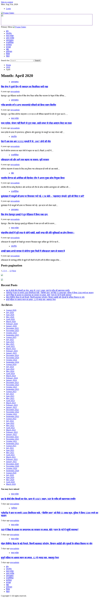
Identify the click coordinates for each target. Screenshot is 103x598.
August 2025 (11, 337)
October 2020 (11, 468)
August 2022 (11, 419)
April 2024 (10, 373)
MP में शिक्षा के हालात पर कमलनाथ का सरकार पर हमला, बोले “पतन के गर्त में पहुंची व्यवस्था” (39, 295)
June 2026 (10, 315)
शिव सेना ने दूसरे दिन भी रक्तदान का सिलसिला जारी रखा (24, 86)
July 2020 (10, 475)
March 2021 (11, 457)
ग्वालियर (14, 508)
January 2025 (11, 353)
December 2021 (12, 437)
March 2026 (11, 321)
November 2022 (12, 412)
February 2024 (12, 378)
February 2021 (12, 459)
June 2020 (10, 477)
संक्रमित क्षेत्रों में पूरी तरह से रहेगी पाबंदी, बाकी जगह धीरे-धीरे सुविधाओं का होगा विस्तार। (37, 232)
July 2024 (10, 367)
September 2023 (12, 389)
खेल (7, 49)
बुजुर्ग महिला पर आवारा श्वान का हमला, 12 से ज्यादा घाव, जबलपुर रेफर (31, 299)
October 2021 (11, 441)
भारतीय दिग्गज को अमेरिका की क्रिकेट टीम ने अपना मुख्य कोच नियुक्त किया (33, 178)
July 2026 (10, 312)
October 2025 (11, 333)
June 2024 (10, 369)
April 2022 (10, 428)
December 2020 (12, 464)
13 (11, 271)
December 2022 (12, 410)
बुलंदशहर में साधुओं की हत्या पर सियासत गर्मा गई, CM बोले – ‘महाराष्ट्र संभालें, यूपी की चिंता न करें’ (42, 196)
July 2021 (10, 448)
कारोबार (9, 45)
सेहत (8, 56)
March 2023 (11, 403)
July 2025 (10, 339)
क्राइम (8, 47)
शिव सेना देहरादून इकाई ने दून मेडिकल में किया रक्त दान (24, 214)
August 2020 (11, 473)
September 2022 (12, 416)
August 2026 (11, 310)
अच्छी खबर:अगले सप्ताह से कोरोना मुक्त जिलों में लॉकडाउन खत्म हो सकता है (33, 251)
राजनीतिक (10, 42)
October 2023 (11, 387)
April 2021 (10, 455)
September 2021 (12, 443)
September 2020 (12, 471)
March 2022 (11, 430)
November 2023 (12, 385)
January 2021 (11, 462)
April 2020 (10, 482)
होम (7, 31)
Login (8, 9)
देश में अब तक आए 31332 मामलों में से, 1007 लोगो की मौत (26, 141)
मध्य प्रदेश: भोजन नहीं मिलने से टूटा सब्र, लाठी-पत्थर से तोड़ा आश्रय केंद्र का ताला (36, 123)
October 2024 (11, 360)
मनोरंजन (9, 51)
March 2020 (11, 484)
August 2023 (11, 391)
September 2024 (12, 362)
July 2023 (10, 394)
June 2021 (10, 450)
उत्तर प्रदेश (10, 38)
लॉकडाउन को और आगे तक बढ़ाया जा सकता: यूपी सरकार (25, 159)
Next (14, 271)
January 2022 (11, 434)
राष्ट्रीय (9, 33)
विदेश (8, 54)
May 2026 (10, 317)
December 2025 (12, 328)
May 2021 (10, 452)
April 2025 (10, 346)
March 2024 (11, 376)
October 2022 (11, 414)
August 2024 (11, 364)
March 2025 (11, 349)
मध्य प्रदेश (10, 36)
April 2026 (10, 319)
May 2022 (10, 425)
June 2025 (10, 342)
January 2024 (11, 380)
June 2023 (10, 396)
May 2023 (10, 398)
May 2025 (10, 344)
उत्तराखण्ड (9, 40)
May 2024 (10, 371)
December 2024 (12, 355)
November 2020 (12, 466)
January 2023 (11, 407)
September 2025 (12, 335)
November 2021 (12, 439)
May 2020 (10, 480)
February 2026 (12, 324)
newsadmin (15, 91)
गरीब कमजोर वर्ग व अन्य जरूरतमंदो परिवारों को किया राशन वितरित (28, 105)
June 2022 (10, 423)
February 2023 (12, 405)
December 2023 (12, 382)
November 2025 (12, 330)
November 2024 (12, 358)
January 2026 (11, 326)
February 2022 (12, 432)
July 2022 (10, 421)
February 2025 (12, 351)
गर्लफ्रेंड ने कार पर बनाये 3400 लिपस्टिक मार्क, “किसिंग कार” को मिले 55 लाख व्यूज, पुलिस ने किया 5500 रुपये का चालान (49, 293)
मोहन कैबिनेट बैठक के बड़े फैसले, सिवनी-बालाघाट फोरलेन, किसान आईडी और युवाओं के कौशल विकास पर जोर (45, 297)
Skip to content (7, 2)
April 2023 (10, 401)
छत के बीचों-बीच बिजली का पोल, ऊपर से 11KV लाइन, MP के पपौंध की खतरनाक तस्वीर (38, 290)
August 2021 (11, 446)
